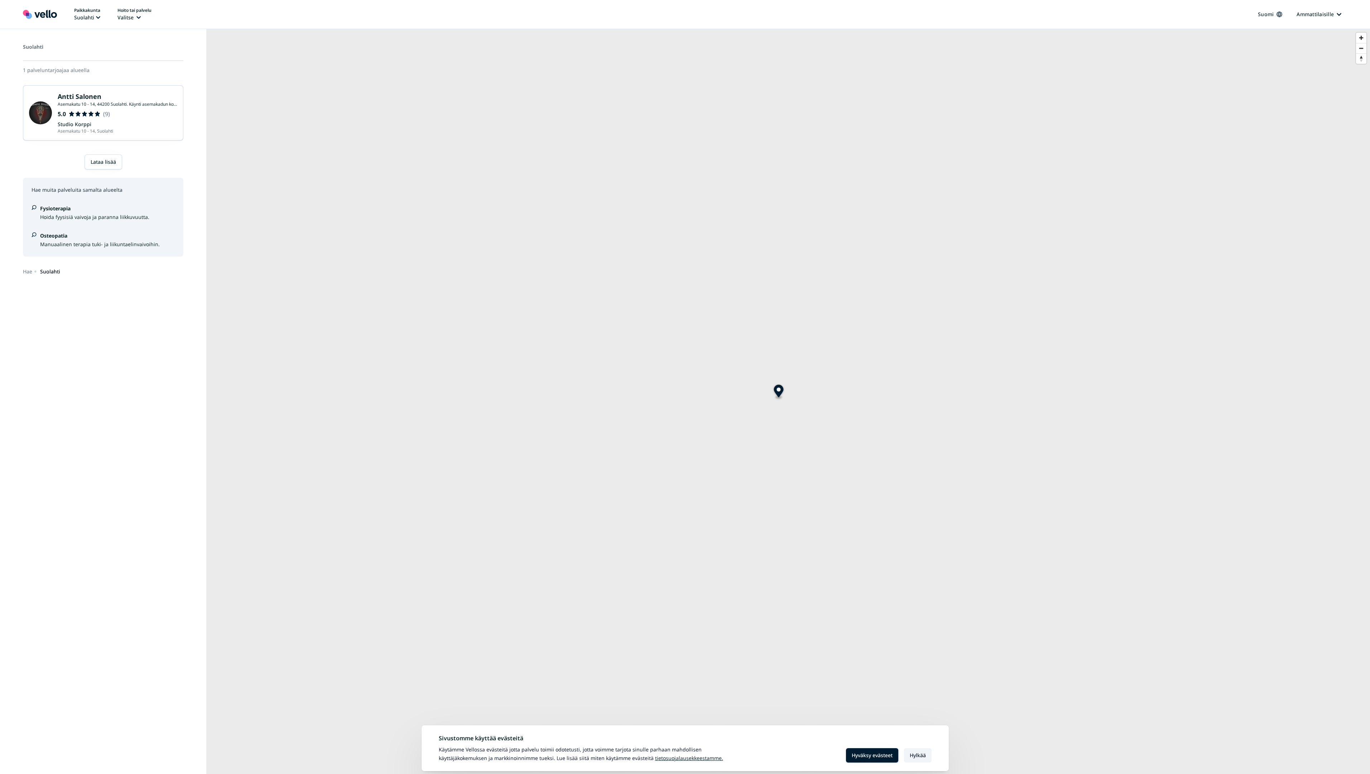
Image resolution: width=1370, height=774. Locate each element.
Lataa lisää (103, 161)
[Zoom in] (1361, 38)
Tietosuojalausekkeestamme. (689, 758)
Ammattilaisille (1315, 14)
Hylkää (918, 755)
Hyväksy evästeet (872, 755)
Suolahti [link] (50, 271)
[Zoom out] (1361, 48)
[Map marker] (779, 392)
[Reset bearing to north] (1361, 58)
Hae (27, 271)
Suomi (1266, 14)
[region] (788, 401)
